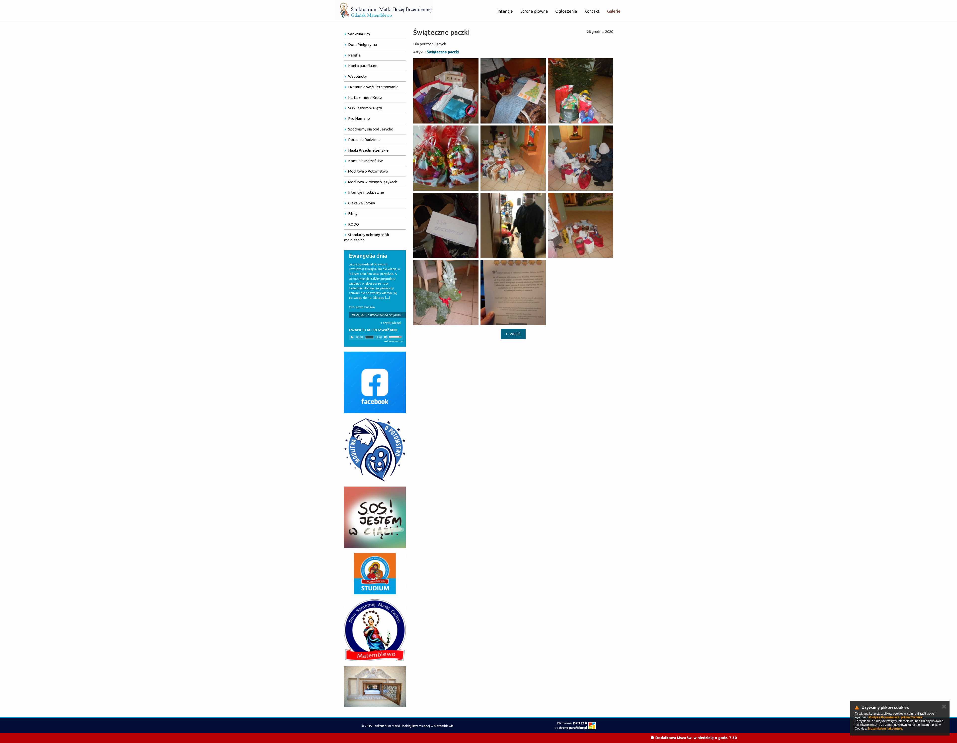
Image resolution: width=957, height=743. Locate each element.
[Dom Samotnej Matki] (375, 630)
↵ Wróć (513, 334)
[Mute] (386, 337)
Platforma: (572, 723)
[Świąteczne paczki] (445, 91)
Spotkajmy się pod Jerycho (370, 129)
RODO (353, 224)
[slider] (396, 336)
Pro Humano (359, 118)
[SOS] (375, 517)
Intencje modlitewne (366, 192)
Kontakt (592, 11)
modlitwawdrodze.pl (393, 341)
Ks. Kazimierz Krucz (365, 97)
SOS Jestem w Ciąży (365, 108)
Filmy (352, 213)
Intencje (505, 11)
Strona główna (534, 11)
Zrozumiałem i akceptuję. (885, 728)
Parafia (354, 55)
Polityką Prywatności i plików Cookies (895, 717)
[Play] (352, 337)
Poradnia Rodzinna (364, 139)
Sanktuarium (359, 34)
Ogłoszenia (566, 11)
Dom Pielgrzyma (362, 44)
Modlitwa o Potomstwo (368, 171)
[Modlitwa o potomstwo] (375, 450)
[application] (376, 337)
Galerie (614, 11)
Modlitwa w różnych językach (372, 182)
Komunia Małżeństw (365, 161)
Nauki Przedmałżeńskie (368, 150)
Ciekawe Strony (361, 203)
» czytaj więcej (391, 322)
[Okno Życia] (375, 686)
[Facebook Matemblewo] (375, 382)
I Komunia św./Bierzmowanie (373, 87)
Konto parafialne (362, 65)
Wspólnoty (357, 76)
